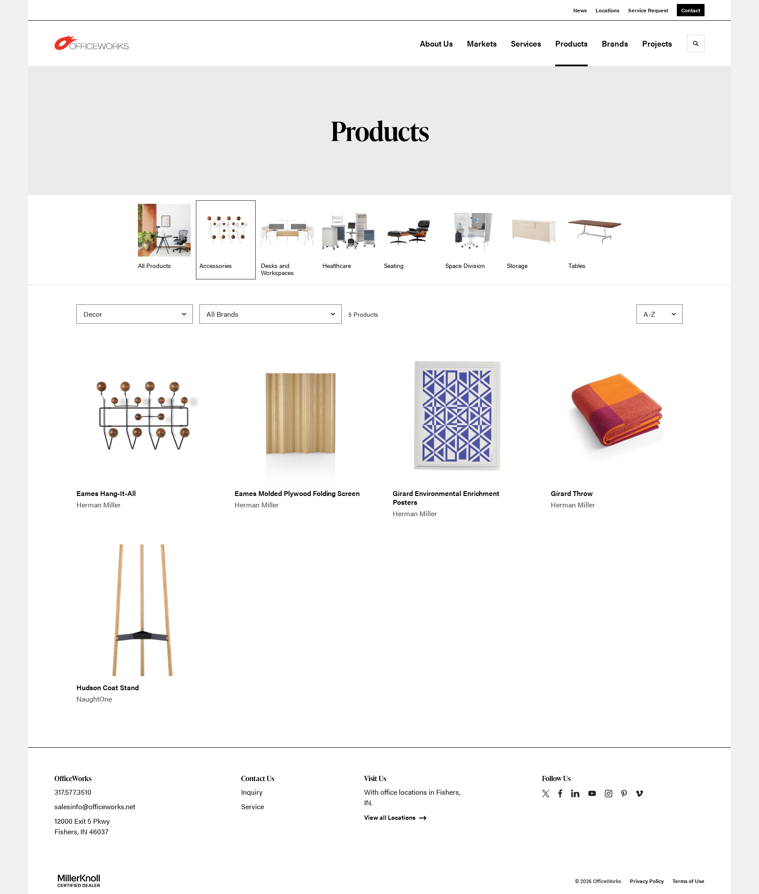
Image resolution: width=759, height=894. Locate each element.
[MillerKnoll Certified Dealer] (78, 880)
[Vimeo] (639, 793)
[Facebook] (560, 793)
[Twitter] (545, 793)
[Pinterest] (624, 793)
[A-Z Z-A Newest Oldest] (659, 314)
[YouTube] (592, 793)
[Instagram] (608, 793)
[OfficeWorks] (98, 43)
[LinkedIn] (575, 793)
